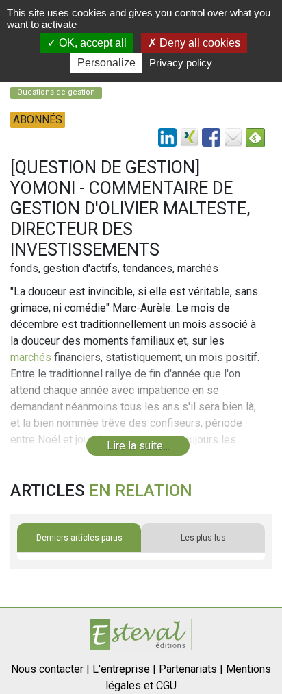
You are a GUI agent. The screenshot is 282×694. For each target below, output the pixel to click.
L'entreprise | (124, 669)
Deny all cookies (198, 43)
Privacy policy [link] (180, 63)
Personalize (106, 63)
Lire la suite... (138, 445)
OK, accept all (91, 43)
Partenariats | (191, 669)
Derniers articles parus (79, 538)
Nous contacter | (50, 669)
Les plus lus (203, 538)
